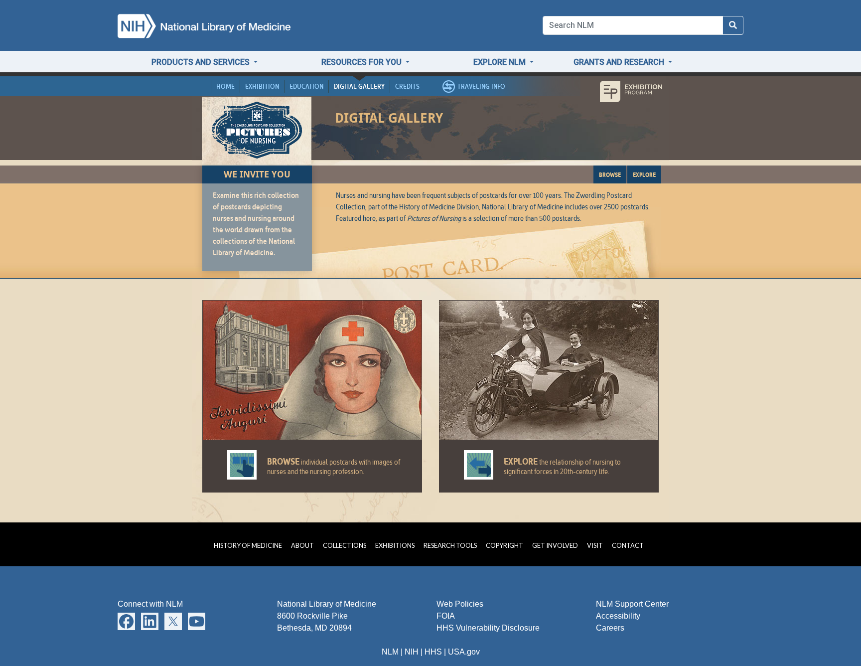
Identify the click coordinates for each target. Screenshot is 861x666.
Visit (595, 545)
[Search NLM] (732, 25)
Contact (628, 545)
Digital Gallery (359, 86)
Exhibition (262, 86)
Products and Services (201, 62)
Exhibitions (395, 545)
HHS (433, 652)
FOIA (445, 616)
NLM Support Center (632, 604)
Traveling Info (481, 86)
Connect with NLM (150, 604)
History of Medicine (248, 545)
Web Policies (459, 604)
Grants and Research (620, 62)
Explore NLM (500, 62)
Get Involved (555, 545)
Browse (610, 174)
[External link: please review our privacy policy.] (126, 621)
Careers (610, 628)
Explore (644, 174)
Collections (344, 545)
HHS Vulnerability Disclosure (488, 628)
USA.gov (464, 652)
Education (306, 86)
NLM (390, 652)
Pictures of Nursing (257, 129)
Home (225, 86)
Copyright (504, 545)
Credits (407, 86)
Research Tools (450, 545)
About (302, 545)
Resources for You (362, 62)
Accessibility (618, 616)
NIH (412, 652)
